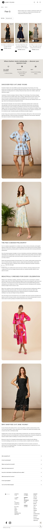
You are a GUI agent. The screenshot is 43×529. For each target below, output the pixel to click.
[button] (34, 2)
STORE (35, 498)
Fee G (6, 7)
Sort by (2, 18)
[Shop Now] (40, 526)
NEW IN (35, 497)
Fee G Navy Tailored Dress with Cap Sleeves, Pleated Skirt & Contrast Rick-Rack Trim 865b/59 (21, 46)
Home (2, 7)
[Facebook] (6, 523)
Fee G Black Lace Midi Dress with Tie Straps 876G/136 (7, 45)
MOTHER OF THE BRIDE (35, 502)
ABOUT (35, 508)
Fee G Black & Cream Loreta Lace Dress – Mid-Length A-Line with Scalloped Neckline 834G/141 (35, 46)
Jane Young (8, 527)
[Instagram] (10, 523)
